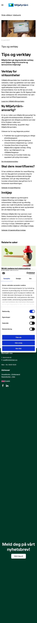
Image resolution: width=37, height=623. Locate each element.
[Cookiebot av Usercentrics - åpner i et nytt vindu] (26, 273)
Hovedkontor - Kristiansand (10, 374)
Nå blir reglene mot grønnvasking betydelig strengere (15, 269)
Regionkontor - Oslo (8, 377)
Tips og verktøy (9, 46)
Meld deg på (18, 556)
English (7, 381)
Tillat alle (18, 337)
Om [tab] (30, 278)
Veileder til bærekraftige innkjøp (13, 230)
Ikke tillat (18, 348)
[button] (2, 5)
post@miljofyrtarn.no (10, 360)
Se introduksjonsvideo (9, 161)
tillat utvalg (18, 343)
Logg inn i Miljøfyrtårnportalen (12, 101)
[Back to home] (18, 5)
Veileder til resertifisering (10, 188)
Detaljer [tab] (18, 278)
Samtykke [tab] (6, 278)
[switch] (32, 317)
